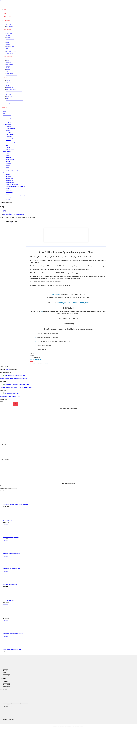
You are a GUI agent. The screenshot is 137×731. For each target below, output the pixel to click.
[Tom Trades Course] (8, 615)
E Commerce (6, 116)
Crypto (7, 153)
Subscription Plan (10, 182)
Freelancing (8, 157)
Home (4, 111)
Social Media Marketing (11, 147)
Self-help (8, 165)
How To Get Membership (12, 184)
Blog (4, 113)
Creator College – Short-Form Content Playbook (12, 633)
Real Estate (8, 163)
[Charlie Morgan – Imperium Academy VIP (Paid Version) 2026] (8, 502)
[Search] (15, 404)
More (4, 172)
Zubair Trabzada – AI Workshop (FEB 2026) (12, 649)
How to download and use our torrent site (15, 186)
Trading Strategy (10, 168)
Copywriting (9, 136)
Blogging (8, 130)
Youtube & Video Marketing (12, 170)
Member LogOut (6, 674)
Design (7, 155)
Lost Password (9, 180)
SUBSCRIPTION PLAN (69, 726)
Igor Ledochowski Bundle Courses (10, 600)
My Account (8, 176)
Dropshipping (9, 120)
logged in (8, 369)
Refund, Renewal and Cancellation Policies (16, 195)
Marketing (8, 140)
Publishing (8, 161)
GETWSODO (12, 220)
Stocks (7, 167)
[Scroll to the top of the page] (0, 730)
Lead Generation (10, 159)
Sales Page (56, 294)
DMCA (7, 194)
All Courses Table (7, 115)
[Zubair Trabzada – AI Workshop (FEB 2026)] (8, 647)
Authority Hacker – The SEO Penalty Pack (72, 302)
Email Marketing (7, 124)
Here (41, 311)
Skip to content (3, 0)
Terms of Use (9, 190)
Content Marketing (10, 134)
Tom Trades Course (7, 617)
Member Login (9, 178)
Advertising (8, 126)
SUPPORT (8, 174)
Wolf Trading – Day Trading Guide (9, 396)
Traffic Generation (10, 149)
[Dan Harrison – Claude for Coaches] (8, 582)
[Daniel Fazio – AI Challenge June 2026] (8, 535)
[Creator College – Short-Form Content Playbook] (8, 631)
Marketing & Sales (6, 684)
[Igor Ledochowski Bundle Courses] (8, 599)
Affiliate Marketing (10, 128)
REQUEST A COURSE (79, 726)
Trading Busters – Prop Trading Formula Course (13, 378)
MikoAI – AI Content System (8, 520)
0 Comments (5, 507)
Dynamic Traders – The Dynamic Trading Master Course (16, 387)
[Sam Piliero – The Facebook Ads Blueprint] (8, 551)
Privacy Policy (9, 192)
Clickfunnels (8, 132)
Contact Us (8, 197)
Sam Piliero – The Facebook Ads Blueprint (11, 553)
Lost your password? (35, 359)
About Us (8, 199)
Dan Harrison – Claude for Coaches (10, 584)
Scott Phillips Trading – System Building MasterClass (13, 214)
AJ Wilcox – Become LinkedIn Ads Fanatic (11, 568)
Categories (2, 488)
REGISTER (62, 726)
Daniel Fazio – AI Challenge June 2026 (10, 537)
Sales (7, 143)
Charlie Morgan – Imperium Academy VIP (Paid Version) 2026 (15, 504)
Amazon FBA (9, 118)
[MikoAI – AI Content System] (8, 519)
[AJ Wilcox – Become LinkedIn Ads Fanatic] (8, 566)
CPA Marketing (9, 138)
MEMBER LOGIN (55, 726)
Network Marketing (10, 142)
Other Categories (7, 151)
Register (8, 188)
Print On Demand (10, 122)
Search (1, 401)
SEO (7, 145)
